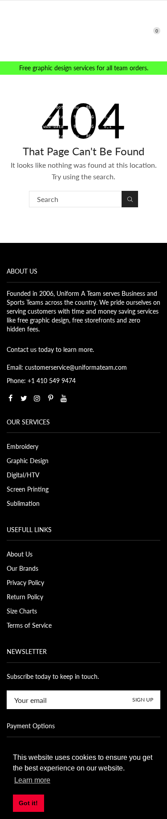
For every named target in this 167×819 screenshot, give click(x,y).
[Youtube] (63, 398)
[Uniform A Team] (83, 30)
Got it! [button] (28, 803)
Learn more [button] (32, 780)
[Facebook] (10, 398)
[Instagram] (37, 398)
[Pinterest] (50, 398)
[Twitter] (23, 398)
